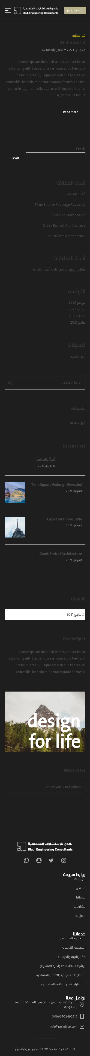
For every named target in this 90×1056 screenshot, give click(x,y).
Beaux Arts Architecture (66, 236)
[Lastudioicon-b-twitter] (51, 860)
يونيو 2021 (77, 316)
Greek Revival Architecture (64, 225)
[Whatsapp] (26, 860)
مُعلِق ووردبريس (72, 269)
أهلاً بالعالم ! (75, 194)
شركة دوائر (20, 1049)
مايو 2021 (77, 322)
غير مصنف (77, 356)
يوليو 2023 (77, 302)
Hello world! (72, 42)
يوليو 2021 (77, 309)
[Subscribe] (11, 787)
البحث (80, 149)
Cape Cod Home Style (68, 215)
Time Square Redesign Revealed (60, 205)
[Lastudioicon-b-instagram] (63, 860)
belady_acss (54, 49)
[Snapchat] (39, 860)
